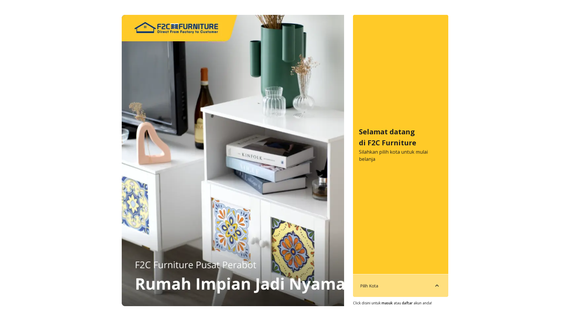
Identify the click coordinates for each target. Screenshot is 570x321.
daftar (407, 303)
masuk (387, 303)
